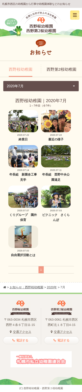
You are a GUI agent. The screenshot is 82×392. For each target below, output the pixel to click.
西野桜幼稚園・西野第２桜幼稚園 (43, 388)
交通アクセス (22, 332)
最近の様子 (56, 139)
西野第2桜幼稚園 (61, 69)
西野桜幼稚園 (20, 69)
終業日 (23, 139)
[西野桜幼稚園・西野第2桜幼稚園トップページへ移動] (4, 287)
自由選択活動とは (23, 255)
